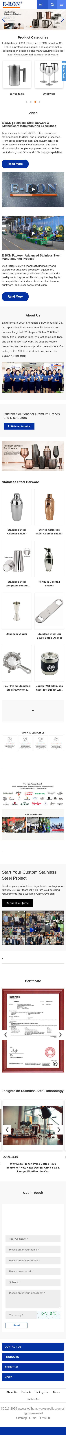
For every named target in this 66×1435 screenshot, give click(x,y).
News (56, 1392)
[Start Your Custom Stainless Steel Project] (33, 927)
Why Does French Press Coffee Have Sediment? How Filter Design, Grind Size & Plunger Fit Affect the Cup (33, 1167)
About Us (12, 1392)
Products (26, 1392)
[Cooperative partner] (33, 19)
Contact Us (33, 1399)
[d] (33, 1030)
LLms (32, 1418)
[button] (26, 26)
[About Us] (33, 377)
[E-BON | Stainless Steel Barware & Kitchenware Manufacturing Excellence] (33, 189)
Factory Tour (42, 1392)
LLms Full (44, 1418)
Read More (15, 163)
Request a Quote (17, 903)
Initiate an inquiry (19, 426)
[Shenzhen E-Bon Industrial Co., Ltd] (14, 4)
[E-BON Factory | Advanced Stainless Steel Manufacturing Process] (33, 233)
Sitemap (21, 1418)
